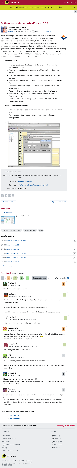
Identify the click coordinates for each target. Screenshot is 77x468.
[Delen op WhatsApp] (13, 195)
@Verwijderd (13, 296)
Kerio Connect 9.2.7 (13, 262)
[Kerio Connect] (8, 220)
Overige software (30, 230)
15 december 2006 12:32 (27, 296)
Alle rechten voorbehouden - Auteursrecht (17, 463)
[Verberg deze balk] (75, 7)
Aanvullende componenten (11, 230)
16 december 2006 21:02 (16, 375)
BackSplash (12, 373)
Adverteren (6, 436)
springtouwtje (13, 328)
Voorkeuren (14, 451)
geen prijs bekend (22, 216)
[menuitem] (65, 2)
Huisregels (6, 442)
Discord (57, 448)
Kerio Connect (7, 212)
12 (74, 262)
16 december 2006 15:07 (29, 346)
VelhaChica (49, 31)
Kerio (41, 230)
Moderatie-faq (18, 273)
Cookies (5, 451)
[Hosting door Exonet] (66, 426)
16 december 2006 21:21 (16, 391)
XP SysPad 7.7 (15, 418)
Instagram (58, 442)
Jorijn (10, 355)
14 (74, 245)
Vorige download (9, 202)
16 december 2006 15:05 (16, 330)
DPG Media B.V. (26, 461)
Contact (5, 439)
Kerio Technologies (25, 181)
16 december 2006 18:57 (16, 357)
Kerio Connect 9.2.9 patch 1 (16, 241)
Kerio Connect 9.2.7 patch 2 (16, 253)
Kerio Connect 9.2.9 (13, 245)
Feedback (11, 31)
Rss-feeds (58, 445)
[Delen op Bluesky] (9, 195)
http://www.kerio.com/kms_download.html (33, 185)
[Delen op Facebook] (2, 195)
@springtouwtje (14, 346)
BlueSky (57, 436)
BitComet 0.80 (15, 415)
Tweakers (5, 461)
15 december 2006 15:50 (27, 319)
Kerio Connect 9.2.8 (13, 249)
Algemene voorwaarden (11, 445)
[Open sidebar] (75, 11)
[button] (2, 2)
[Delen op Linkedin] (6, 195)
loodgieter (12, 294)
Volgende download (58, 202)
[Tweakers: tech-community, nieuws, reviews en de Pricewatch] (12, 2)
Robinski (13, 317)
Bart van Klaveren (19, 27)
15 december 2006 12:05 (16, 285)
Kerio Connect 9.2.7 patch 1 (16, 258)
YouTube (57, 439)
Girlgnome (11, 389)
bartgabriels (13, 344)
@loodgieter (14, 319)
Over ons (12, 439)
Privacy (4, 448)
